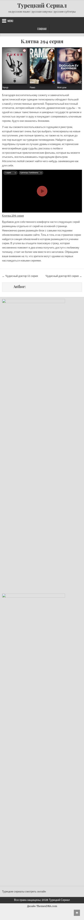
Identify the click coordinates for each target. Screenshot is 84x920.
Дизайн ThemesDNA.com (42, 906)
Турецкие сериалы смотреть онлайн (24, 891)
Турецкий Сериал (42, 5)
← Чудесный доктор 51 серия (20, 276)
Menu (10, 21)
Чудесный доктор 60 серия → (63, 276)
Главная (41, 29)
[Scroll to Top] (77, 913)
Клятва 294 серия (42, 41)
